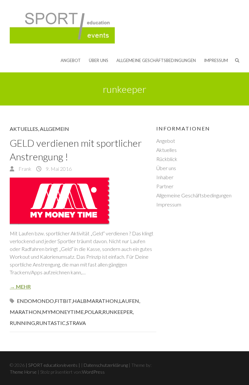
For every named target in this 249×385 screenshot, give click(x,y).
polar (93, 312)
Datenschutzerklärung (106, 365)
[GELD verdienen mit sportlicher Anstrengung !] (83, 201)
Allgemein (54, 129)
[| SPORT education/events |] (62, 24)
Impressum (216, 60)
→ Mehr (20, 286)
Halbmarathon (95, 301)
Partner (164, 186)
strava (76, 323)
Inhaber (164, 177)
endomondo (35, 301)
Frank (24, 169)
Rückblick (166, 159)
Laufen (129, 301)
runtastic (50, 323)
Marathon (25, 312)
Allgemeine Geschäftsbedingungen (156, 60)
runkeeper (117, 312)
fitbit (63, 301)
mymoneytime (63, 312)
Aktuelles (24, 129)
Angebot (71, 60)
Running (22, 323)
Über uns (98, 60)
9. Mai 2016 (58, 169)
